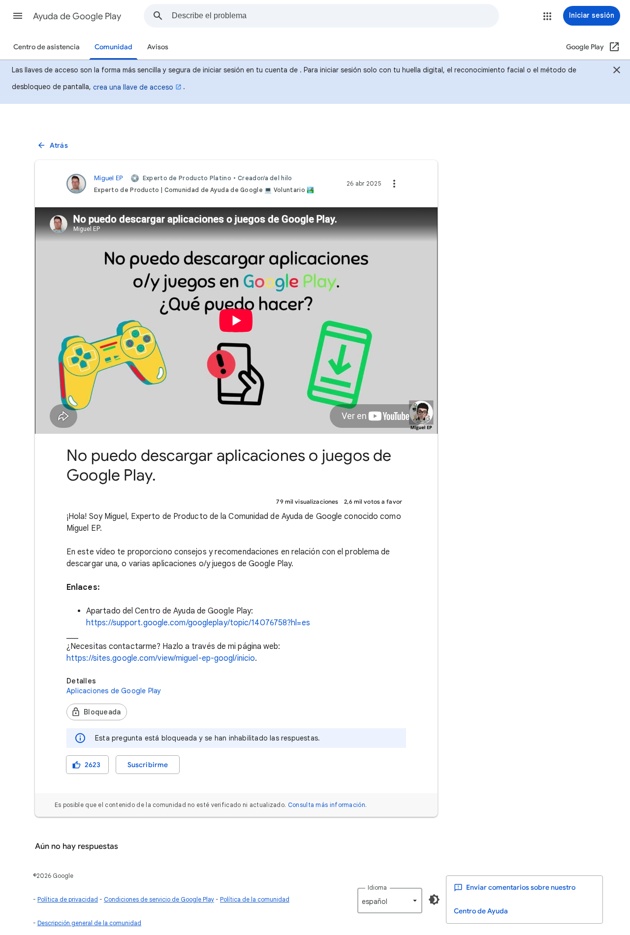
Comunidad (113, 47)
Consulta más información (326, 804)
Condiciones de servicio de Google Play (159, 899)
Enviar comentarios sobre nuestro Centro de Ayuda (514, 899)
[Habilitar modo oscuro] (434, 899)
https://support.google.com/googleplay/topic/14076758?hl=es (198, 623)
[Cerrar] (617, 71)
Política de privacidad (67, 899)
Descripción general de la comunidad (89, 923)
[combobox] (335, 15)
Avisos (157, 47)
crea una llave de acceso (133, 87)
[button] (18, 16)
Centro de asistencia (46, 47)
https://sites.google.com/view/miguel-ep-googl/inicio (160, 658)
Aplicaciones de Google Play (113, 690)
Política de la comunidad (254, 899)
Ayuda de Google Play (77, 16)
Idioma (377, 887)
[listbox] (389, 900)
